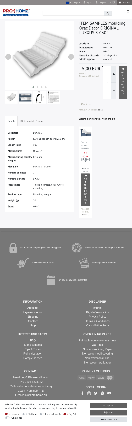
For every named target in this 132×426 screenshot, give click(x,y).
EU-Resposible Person (31, 121)
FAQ (33, 340)
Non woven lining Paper (97, 349)
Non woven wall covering (97, 353)
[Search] (108, 13)
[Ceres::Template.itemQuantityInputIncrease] (113, 74)
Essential (15, 414)
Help (33, 325)
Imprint (97, 307)
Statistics (32, 414)
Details (11, 121)
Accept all (108, 405)
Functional (16, 417)
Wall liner (97, 344)
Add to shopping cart (122, 84)
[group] (85, 133)
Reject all (108, 412)
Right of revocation (97, 312)
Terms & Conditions (97, 321)
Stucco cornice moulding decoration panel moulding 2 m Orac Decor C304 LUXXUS (85, 145)
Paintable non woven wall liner (97, 340)
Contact (32, 321)
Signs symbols (33, 344)
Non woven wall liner (97, 358)
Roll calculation (32, 353)
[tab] (11, 121)
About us (32, 307)
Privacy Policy (97, 316)
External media (53, 414)
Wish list (87, 104)
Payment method (33, 312)
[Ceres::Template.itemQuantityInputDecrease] (113, 91)
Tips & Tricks (33, 349)
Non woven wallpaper (97, 362)
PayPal (72, 414)
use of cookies (70, 408)
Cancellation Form (97, 325)
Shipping (99, 110)
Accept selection (108, 419)
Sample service (32, 358)
